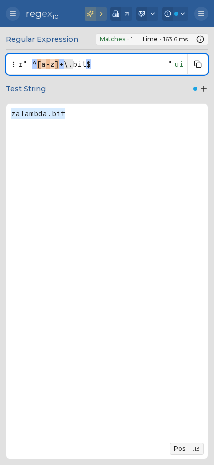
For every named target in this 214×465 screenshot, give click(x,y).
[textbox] (97, 64)
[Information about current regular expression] (200, 39)
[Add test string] (203, 89)
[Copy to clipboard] (198, 64)
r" (22, 64)
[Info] (175, 14)
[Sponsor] (147, 14)
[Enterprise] (121, 14)
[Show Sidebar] (13, 14)
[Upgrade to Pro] (96, 14)
